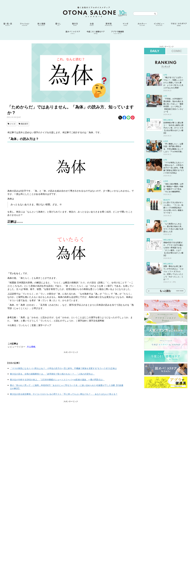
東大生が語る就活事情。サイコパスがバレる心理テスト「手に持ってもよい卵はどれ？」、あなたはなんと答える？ (63, 394)
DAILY (154, 51)
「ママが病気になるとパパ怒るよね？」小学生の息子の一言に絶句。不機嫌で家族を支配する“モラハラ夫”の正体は (63, 368)
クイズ (12, 124)
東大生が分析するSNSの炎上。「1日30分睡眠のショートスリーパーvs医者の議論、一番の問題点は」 (57, 380)
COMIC (177, 51)
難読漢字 (24, 124)
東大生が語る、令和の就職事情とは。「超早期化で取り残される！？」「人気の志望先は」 (52, 374)
